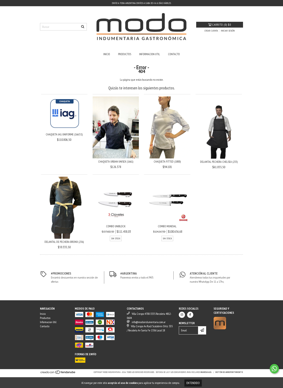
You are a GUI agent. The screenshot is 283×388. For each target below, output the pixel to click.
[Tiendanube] (58, 373)
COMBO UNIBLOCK (116, 226)
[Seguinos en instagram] (182, 315)
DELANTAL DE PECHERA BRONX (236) (64, 242)
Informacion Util (149, 54)
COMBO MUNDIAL (167, 226)
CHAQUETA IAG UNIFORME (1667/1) (64, 134)
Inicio (106, 54)
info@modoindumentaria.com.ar (149, 322)
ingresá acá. (206, 372)
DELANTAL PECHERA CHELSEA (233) (219, 162)
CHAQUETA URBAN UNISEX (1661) (115, 161)
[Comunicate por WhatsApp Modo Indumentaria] (274, 368)
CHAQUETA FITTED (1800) (167, 161)
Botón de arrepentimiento (229, 372)
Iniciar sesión (228, 30)
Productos (124, 54)
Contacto (174, 54)
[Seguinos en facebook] (190, 315)
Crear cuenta (211, 30)
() (221, 25)
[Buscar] (83, 26)
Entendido (193, 383)
